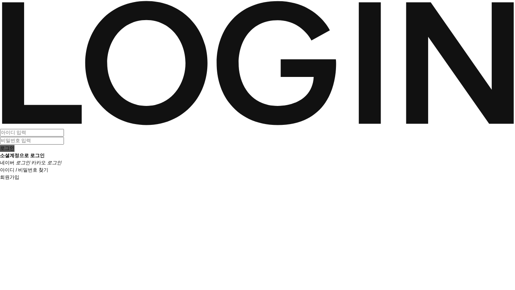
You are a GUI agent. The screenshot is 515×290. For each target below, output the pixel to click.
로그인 (7, 148)
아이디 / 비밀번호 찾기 (24, 170)
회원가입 (9, 177)
